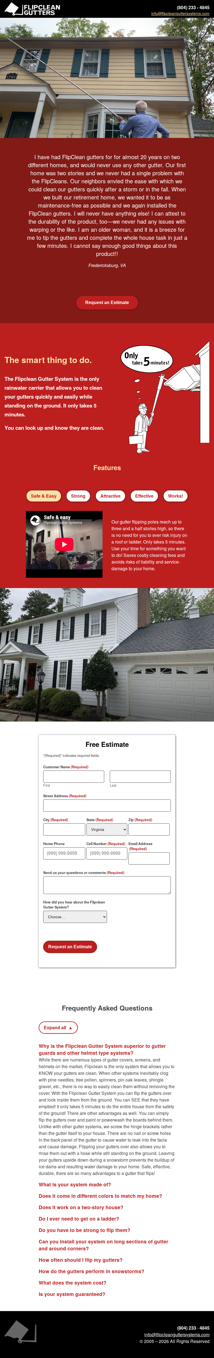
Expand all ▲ (58, 1027)
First (46, 785)
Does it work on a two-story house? (81, 1207)
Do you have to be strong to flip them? (84, 1229)
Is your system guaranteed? (72, 1293)
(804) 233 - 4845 (193, 7)
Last (113, 785)
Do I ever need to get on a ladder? (79, 1218)
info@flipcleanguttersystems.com (177, 1334)
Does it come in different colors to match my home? (100, 1195)
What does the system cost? (72, 1282)
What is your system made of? (75, 1184)
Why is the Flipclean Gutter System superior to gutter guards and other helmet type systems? (102, 1049)
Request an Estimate (107, 302)
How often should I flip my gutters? (81, 1259)
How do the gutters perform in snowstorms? (91, 1271)
